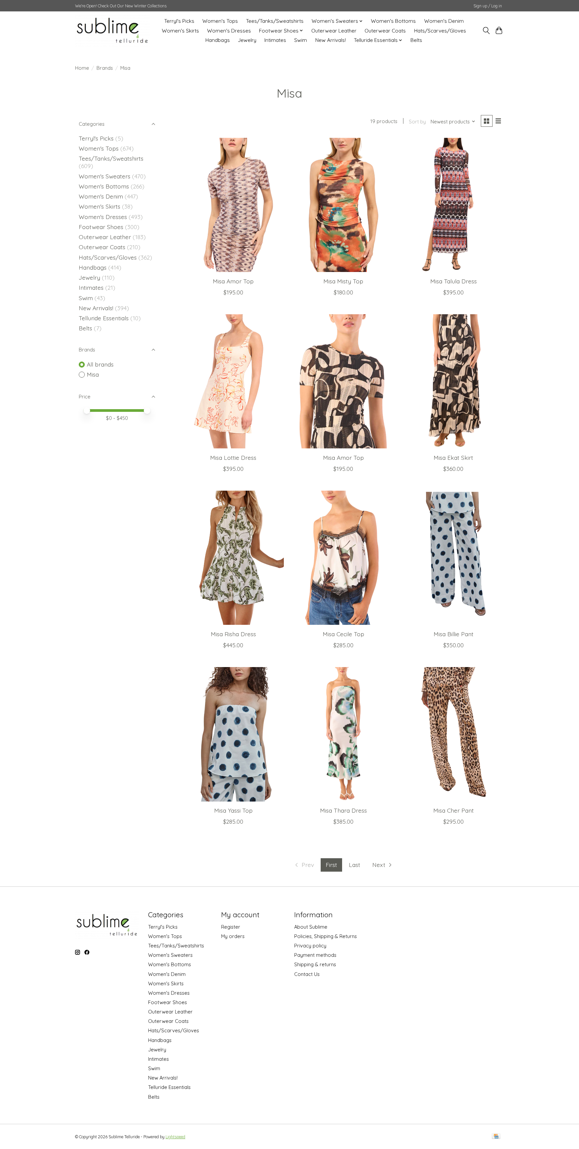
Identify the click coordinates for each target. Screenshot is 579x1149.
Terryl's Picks (179, 21)
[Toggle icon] (486, 30)
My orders (233, 936)
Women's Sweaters (104, 176)
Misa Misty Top (343, 281)
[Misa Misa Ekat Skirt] (453, 381)
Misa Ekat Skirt (453, 457)
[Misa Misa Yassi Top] (233, 734)
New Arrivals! (330, 40)
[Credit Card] (496, 1137)
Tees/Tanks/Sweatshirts (275, 21)
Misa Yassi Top (233, 810)
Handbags (217, 40)
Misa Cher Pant (453, 810)
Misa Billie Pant (453, 634)
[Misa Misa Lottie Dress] (233, 381)
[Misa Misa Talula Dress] (453, 205)
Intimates (275, 40)
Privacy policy (310, 945)
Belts (416, 40)
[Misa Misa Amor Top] (233, 205)
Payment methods (315, 955)
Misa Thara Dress (343, 810)
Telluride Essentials (104, 318)
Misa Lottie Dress (233, 457)
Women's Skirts (180, 31)
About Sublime (310, 927)
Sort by (417, 121)
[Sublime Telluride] (112, 30)
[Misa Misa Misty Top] (343, 205)
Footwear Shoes (101, 226)
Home (82, 68)
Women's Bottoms (393, 21)
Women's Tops (220, 21)
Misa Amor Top (233, 281)
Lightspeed (175, 1136)
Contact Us (307, 974)
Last (354, 864)
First (331, 864)
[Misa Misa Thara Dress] (343, 734)
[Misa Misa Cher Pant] (453, 734)
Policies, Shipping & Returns (325, 936)
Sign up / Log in (487, 5)
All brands (100, 364)
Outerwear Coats (385, 31)
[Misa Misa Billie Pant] (453, 558)
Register (230, 927)
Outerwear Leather (334, 31)
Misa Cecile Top (343, 634)
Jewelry (247, 40)
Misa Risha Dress (233, 634)
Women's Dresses (229, 31)
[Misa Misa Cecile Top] (343, 558)
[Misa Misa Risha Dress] (233, 558)
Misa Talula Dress (453, 281)
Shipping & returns (315, 964)
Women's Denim (444, 21)
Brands (104, 68)
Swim (300, 40)
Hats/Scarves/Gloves (440, 31)
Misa (93, 374)
